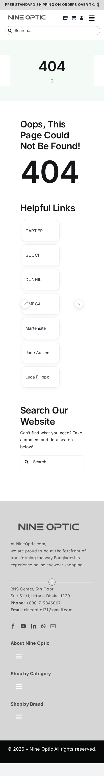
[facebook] (13, 626)
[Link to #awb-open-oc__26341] (92, 18)
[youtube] (23, 626)
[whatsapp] (43, 626)
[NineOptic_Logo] (48, 518)
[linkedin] (33, 626)
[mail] (53, 626)
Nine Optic (41, 749)
